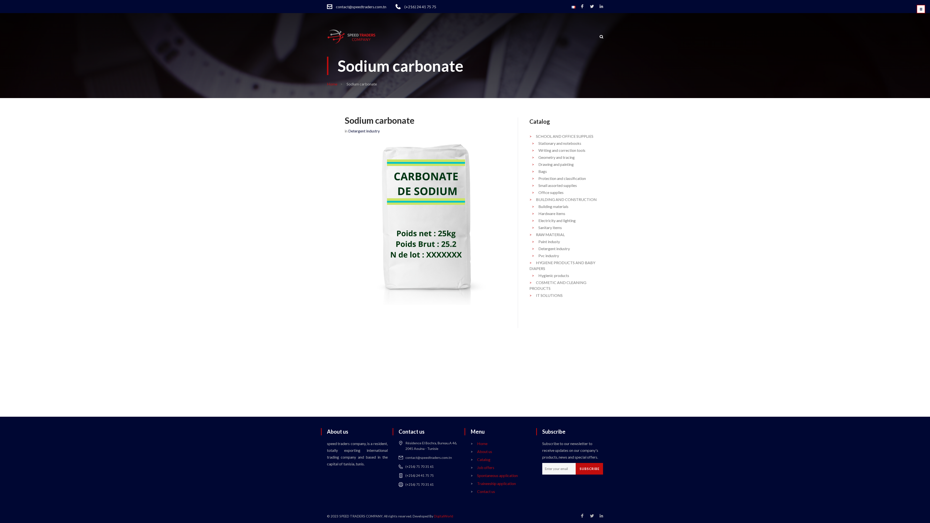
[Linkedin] (601, 6)
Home (332, 84)
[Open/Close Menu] (921, 9)
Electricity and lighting (557, 220)
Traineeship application (496, 483)
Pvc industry (548, 255)
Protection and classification (562, 178)
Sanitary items (550, 227)
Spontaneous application (497, 475)
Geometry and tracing (556, 157)
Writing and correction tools (561, 150)
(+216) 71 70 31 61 (419, 466)
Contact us (486, 491)
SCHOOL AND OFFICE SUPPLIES (564, 136)
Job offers (485, 467)
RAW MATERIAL (550, 234)
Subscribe (589, 469)
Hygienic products (553, 275)
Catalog (483, 459)
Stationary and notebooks (559, 143)
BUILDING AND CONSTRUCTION (566, 199)
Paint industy (549, 241)
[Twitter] (592, 6)
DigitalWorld (443, 516)
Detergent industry (364, 131)
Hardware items (551, 213)
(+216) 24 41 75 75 (420, 6)
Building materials (553, 206)
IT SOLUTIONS (549, 295)
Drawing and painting (556, 164)
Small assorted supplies (557, 185)
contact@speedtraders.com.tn (361, 6)
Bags (542, 171)
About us (484, 451)
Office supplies (551, 192)
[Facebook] (582, 6)
